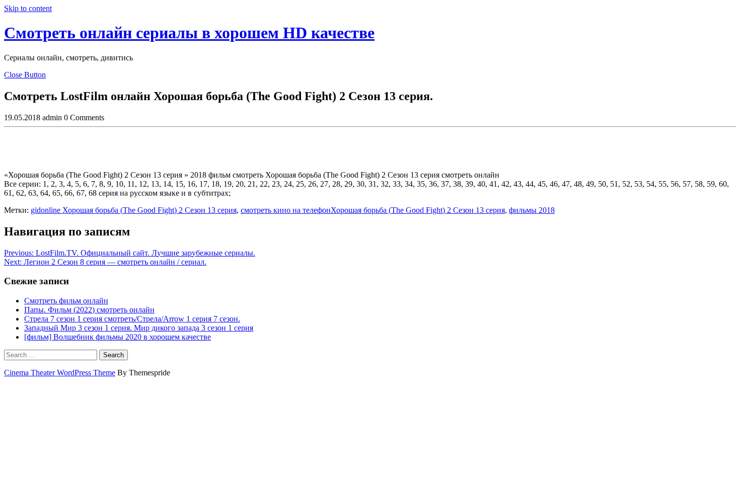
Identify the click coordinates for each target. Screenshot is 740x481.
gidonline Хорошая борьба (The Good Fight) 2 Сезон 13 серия (134, 210)
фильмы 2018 (532, 210)
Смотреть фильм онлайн (66, 300)
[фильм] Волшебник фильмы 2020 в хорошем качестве (117, 337)
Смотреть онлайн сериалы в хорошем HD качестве (189, 33)
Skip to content (28, 8)
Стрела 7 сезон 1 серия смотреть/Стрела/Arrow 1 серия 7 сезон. (132, 318)
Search (113, 355)
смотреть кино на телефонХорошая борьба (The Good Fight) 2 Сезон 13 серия (373, 210)
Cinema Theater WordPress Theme (59, 372)
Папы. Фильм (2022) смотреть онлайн (89, 309)
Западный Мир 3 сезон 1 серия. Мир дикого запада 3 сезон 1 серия (138, 328)
